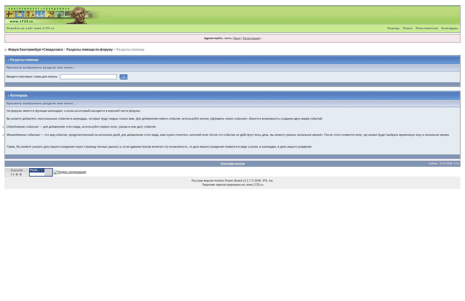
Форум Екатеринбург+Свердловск (35, 49)
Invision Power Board (228, 180)
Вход (237, 38)
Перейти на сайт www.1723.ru (30, 28)
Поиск (408, 28)
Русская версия (202, 180)
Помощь (394, 28)
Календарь (449, 28)
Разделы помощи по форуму (89, 49)
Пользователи (427, 28)
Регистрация (251, 38)
